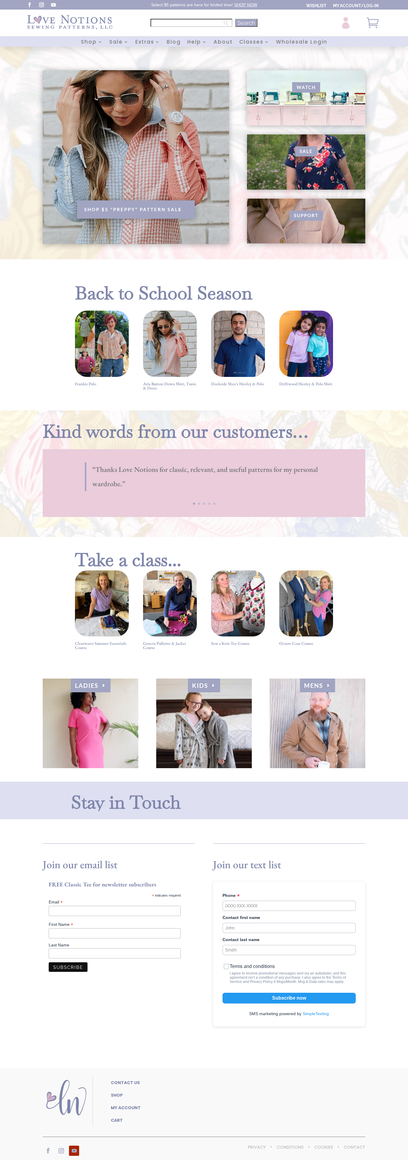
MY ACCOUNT (126, 1108)
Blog (174, 42)
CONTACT (354, 1147)
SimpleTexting (316, 1013)
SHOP (240, 4)
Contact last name (241, 939)
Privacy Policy (261, 982)
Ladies (87, 685)
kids (200, 685)
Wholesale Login (301, 42)
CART (117, 1120)
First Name (61, 924)
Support (306, 215)
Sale (116, 42)
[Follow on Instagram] (41, 5)
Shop (89, 42)
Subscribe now (289, 998)
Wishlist (316, 5)
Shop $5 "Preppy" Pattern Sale (133, 209)
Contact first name (241, 917)
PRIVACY (257, 1147)
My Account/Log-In (356, 5)
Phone (230, 895)
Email (56, 902)
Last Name (59, 945)
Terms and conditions (252, 966)
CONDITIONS (290, 1147)
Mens (313, 685)
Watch (306, 87)
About (223, 42)
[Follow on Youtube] (53, 5)
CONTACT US (125, 1083)
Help (194, 42)
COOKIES (323, 1147)
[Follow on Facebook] (29, 5)
